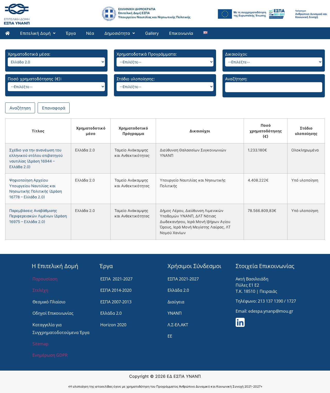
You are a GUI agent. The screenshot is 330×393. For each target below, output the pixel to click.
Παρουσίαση (44, 279)
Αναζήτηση (20, 107)
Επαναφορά (53, 107)
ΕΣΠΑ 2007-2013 (115, 302)
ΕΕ (170, 336)
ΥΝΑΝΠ (175, 313)
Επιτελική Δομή (35, 33)
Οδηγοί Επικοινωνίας (52, 313)
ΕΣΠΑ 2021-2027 (116, 279)
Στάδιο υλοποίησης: (136, 79)
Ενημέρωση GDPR (50, 355)
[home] (7, 33)
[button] (38, 33)
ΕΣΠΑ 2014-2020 (115, 290)
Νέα (90, 33)
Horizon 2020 (113, 325)
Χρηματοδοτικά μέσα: (29, 54)
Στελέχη (40, 290)
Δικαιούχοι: (236, 54)
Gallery (152, 33)
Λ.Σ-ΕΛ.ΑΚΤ (178, 325)
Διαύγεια (176, 302)
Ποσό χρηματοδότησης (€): (35, 79)
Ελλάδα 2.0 (111, 313)
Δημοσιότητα (117, 33)
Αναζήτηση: (236, 79)
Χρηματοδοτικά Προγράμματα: (147, 54)
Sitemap (40, 344)
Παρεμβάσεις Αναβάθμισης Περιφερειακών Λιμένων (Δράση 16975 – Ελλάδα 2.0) (38, 216)
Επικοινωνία (181, 33)
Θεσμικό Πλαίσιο (48, 302)
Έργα (71, 33)
